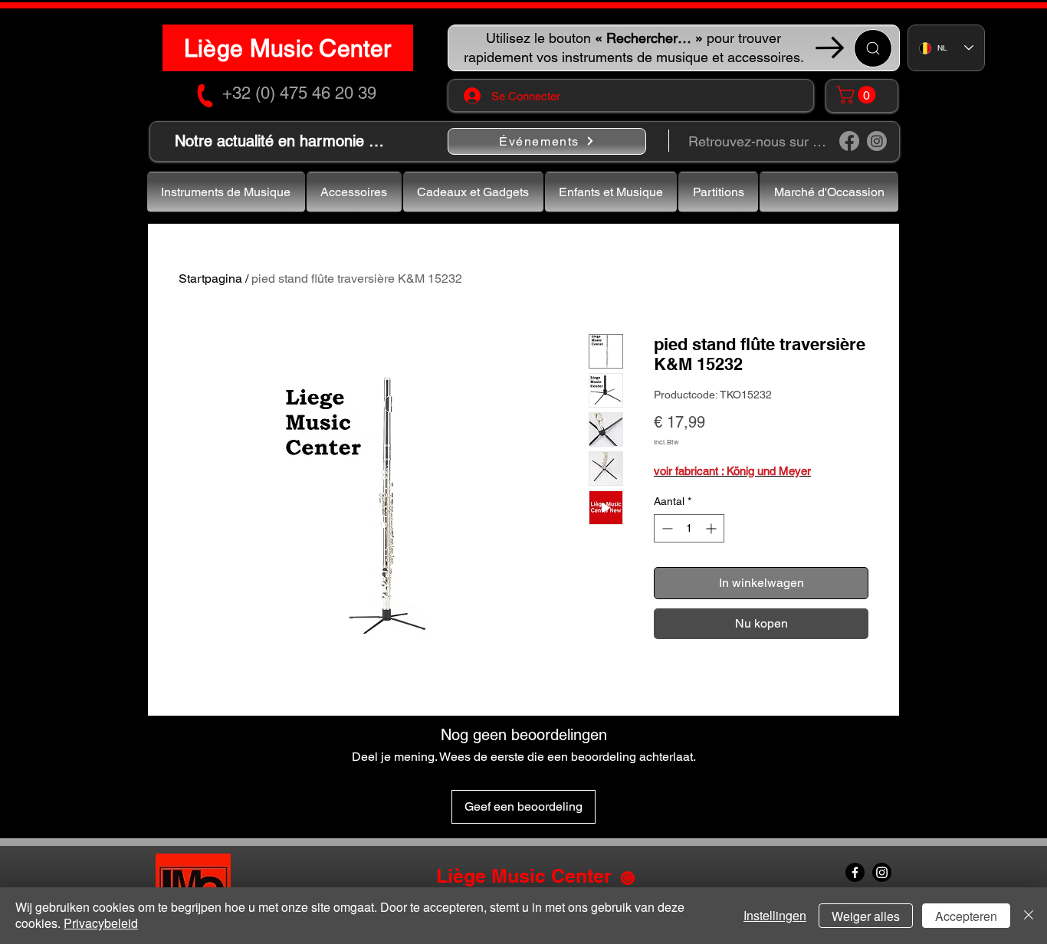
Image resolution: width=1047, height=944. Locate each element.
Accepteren (966, 916)
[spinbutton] (689, 528)
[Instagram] (877, 141)
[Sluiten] (1028, 916)
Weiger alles (866, 916)
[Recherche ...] (873, 48)
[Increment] (712, 528)
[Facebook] (849, 141)
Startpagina (210, 278)
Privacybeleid (101, 923)
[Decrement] (665, 528)
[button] (858, 94)
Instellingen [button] (774, 915)
